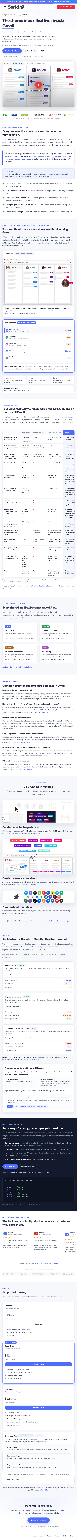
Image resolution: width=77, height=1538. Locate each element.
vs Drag (48, 586)
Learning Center (37, 1536)
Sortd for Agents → (27, 769)
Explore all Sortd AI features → (30, 1059)
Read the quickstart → (29, 1166)
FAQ (64, 1536)
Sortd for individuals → (22, 742)
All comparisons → (9, 589)
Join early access (13, 1479)
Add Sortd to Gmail (12, 51)
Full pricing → (45, 1490)
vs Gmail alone (70, 586)
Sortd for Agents (10, 1166)
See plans (38, 1324)
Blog (71, 1536)
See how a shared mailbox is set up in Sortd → (18, 667)
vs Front (33, 586)
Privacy (57, 1536)
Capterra (55, 1263)
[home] (16, 7)
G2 (48, 1263)
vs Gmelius (40, 586)
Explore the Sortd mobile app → (60, 921)
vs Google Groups (58, 586)
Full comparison (43, 712)
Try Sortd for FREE (66, 6)
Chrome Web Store (40, 1263)
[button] (5, 7)
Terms (49, 1536)
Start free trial (38, 1364)
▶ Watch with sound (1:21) (35, 51)
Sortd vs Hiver (24, 586)
